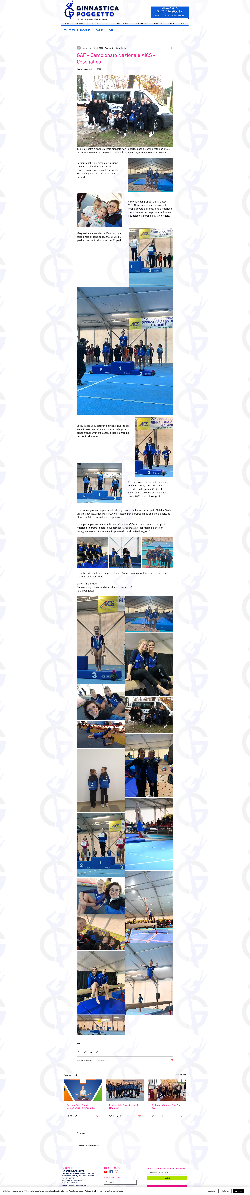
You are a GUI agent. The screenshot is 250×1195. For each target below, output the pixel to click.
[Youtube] (105, 1171)
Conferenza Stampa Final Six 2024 (165, 1106)
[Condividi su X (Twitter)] (84, 1052)
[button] (171, 23)
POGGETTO (96, 14)
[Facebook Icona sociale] (111, 1171)
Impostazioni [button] (211, 1191)
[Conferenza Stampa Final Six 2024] (167, 1090)
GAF (99, 30)
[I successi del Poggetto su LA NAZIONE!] (125, 1090)
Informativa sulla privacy (113, 1191)
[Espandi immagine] (92, 552)
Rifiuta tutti (225, 1191)
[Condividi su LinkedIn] (91, 1052)
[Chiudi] (246, 1191)
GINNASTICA (98, 8)
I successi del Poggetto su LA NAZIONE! (123, 1106)
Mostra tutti (181, 1074)
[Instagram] (116, 1171)
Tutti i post (77, 30)
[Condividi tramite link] (97, 1052)
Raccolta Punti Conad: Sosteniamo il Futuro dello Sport (80, 1106)
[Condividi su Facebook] (78, 1052)
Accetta (238, 1191)
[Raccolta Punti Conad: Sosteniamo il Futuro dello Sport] (83, 1090)
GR (111, 30)
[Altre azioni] (171, 47)
